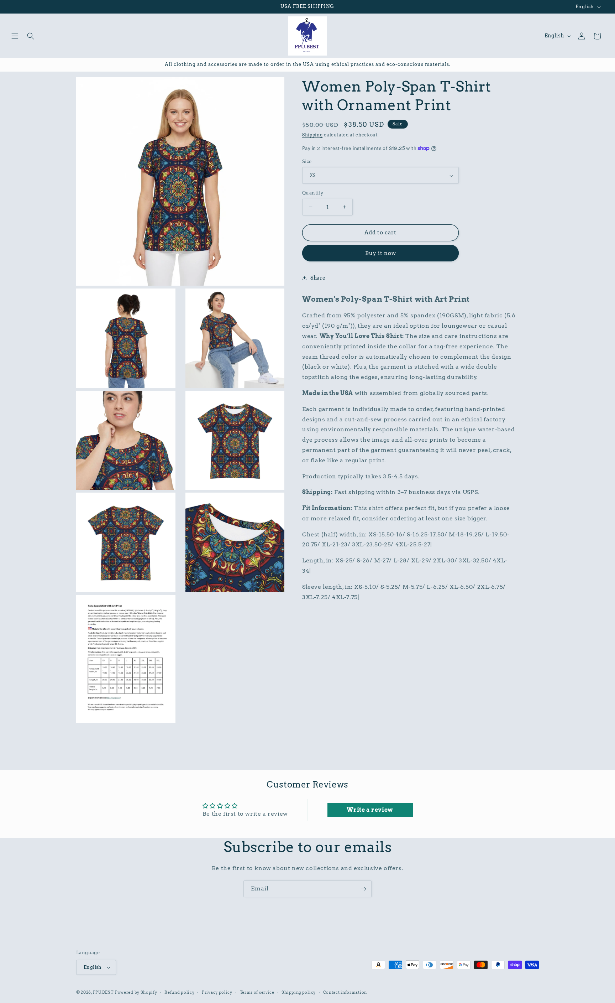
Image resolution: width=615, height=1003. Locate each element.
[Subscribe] (363, 888)
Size (307, 161)
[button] (15, 36)
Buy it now (380, 253)
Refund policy (179, 992)
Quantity (312, 193)
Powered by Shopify (136, 992)
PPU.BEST (103, 992)
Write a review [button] (370, 809)
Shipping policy (299, 992)
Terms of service (257, 992)
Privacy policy (217, 992)
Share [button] (318, 278)
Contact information (345, 992)
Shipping (312, 134)
